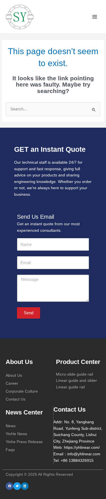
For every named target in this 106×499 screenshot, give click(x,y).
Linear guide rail (70, 387)
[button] (9, 486)
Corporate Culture (22, 391)
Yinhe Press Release (24, 441)
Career (12, 383)
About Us (14, 375)
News (11, 426)
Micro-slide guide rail (74, 374)
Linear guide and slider (76, 380)
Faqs (10, 449)
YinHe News (16, 433)
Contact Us (15, 399)
